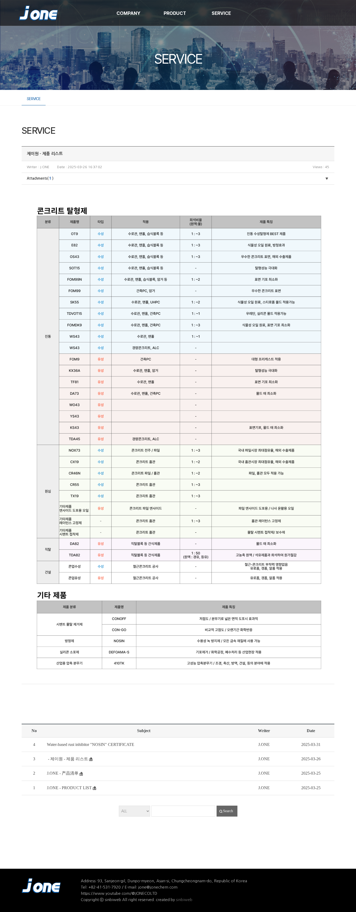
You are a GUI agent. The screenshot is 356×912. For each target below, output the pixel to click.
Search (228, 811)
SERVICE (221, 13)
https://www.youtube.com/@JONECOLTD (119, 893)
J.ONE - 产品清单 (62, 773)
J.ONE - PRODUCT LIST (69, 788)
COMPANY (128, 13)
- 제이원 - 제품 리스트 (67, 759)
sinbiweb (184, 900)
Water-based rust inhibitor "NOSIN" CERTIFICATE (90, 744)
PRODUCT (175, 13)
